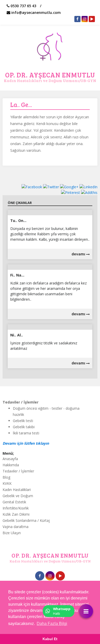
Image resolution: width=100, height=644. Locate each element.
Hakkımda (11, 464)
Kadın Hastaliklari (17, 489)
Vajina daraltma (15, 526)
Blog (6, 477)
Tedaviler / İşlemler (18, 471)
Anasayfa (10, 458)
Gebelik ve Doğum (18, 495)
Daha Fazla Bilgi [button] (52, 623)
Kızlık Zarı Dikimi (16, 514)
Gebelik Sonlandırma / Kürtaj (26, 520)
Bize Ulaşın (12, 532)
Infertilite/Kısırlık (16, 508)
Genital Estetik (14, 501)
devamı (79, 254)
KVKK (7, 483)
